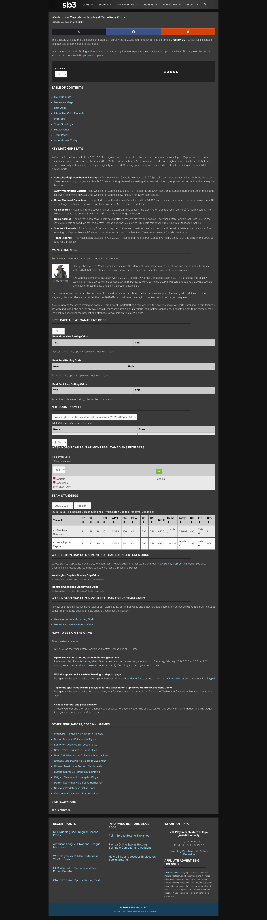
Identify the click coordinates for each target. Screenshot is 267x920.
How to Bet (170, 4)
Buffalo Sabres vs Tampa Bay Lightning (77, 771)
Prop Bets (60, 118)
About (190, 4)
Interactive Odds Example (69, 113)
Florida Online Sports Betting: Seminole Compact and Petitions (130, 846)
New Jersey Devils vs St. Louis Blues (75, 750)
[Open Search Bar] (203, 4)
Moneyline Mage (63, 102)
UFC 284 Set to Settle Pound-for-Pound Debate (75, 870)
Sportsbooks (126, 4)
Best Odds (60, 107)
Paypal (211, 678)
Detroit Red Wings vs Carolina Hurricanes (78, 782)
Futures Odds (62, 129)
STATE (60, 68)
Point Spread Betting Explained (129, 835)
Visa (117, 678)
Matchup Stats (62, 96)
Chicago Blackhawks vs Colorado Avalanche (80, 760)
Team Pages (61, 134)
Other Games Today (65, 140)
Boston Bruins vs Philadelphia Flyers (75, 739)
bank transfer (172, 678)
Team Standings (63, 124)
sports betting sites (86, 661)
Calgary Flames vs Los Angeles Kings (76, 777)
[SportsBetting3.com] (70, 4)
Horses (148, 4)
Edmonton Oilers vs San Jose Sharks (75, 744)
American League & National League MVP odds (76, 845)
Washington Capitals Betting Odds (74, 619)
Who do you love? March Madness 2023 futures (75, 857)
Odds (86, 4)
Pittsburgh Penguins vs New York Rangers (78, 733)
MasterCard (136, 678)
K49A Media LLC (172, 872)
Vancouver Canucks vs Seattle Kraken (76, 793)
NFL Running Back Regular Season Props (75, 833)
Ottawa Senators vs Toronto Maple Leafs (78, 766)
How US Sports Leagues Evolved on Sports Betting (132, 858)
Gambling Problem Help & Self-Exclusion (189, 853)
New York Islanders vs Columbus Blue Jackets (81, 755)
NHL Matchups (62, 810)
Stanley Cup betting (175, 563)
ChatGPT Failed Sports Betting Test (76, 880)
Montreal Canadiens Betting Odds (73, 624)
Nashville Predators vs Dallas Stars (74, 788)
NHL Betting (80, 51)
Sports (103, 4)
